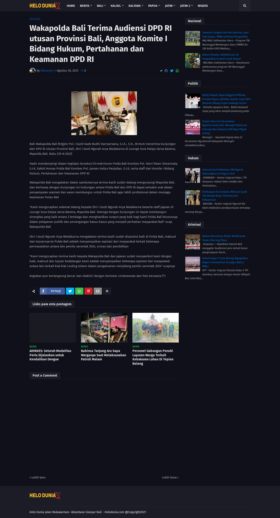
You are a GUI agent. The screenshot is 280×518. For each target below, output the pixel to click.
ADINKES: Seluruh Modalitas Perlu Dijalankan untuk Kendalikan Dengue (50, 355)
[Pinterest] (88, 291)
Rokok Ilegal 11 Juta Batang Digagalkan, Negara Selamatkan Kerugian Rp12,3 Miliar (225, 262)
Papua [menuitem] (152, 6)
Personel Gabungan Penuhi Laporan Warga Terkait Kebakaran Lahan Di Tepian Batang (152, 357)
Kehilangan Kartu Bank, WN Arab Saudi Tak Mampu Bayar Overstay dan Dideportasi (224, 195)
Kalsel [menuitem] (116, 6)
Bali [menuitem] (100, 6)
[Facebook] (166, 71)
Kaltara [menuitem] (135, 6)
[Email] (98, 291)
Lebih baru (39, 477)
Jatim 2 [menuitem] (185, 6)
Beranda (35, 19)
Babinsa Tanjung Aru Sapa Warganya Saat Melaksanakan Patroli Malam (103, 355)
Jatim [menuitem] (169, 6)
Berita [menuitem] (84, 6)
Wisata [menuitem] (203, 6)
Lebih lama (169, 477)
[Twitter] (171, 71)
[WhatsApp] (177, 71)
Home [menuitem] (71, 6)
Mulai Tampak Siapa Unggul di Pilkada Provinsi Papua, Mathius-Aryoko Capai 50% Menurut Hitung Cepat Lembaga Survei (226, 99)
